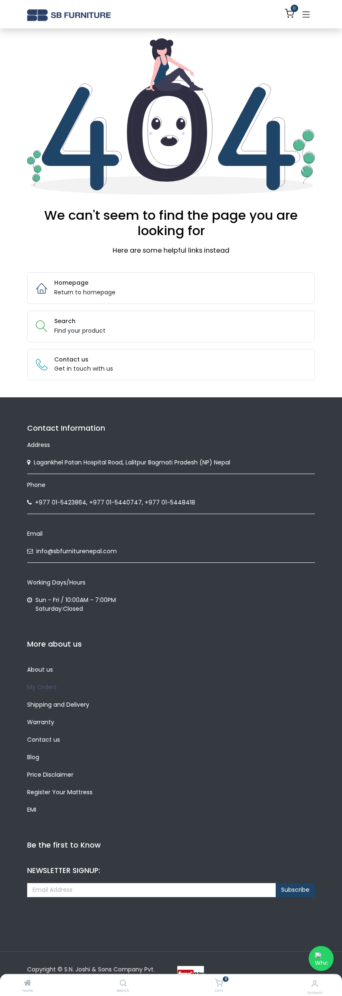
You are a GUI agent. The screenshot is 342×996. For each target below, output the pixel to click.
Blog (33, 757)
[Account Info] (315, 983)
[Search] (123, 983)
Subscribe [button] (295, 890)
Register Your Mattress (60, 792)
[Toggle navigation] (306, 14)
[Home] (27, 983)
